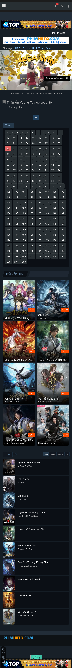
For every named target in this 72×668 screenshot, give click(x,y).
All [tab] (67, 454)
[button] (57, 78)
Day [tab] (46, 454)
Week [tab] (53, 454)
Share (59, 93)
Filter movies (58, 32)
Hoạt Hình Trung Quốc (39, 48)
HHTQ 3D (18, 48)
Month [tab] (60, 454)
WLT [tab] (9, 125)
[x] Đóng (36, 657)
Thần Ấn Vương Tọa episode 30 (29, 102)
